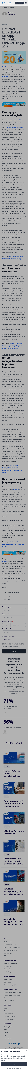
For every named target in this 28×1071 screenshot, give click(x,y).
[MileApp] (7, 3)
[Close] (26, 1050)
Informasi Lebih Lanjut (14, 1068)
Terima (14, 1064)
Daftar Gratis (19, 3)
